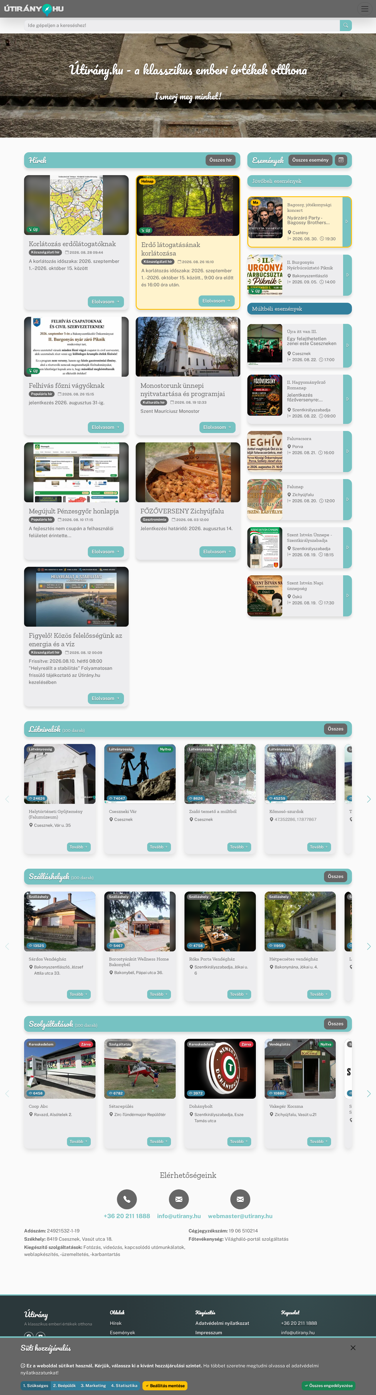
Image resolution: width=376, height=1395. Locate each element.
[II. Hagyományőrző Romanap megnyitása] (347, 399)
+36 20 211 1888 (299, 1323)
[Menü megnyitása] (364, 8)
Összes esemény (310, 160)
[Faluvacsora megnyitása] (347, 451)
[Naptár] (341, 160)
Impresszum (208, 1332)
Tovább (77, 847)
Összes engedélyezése (330, 1385)
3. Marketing (93, 1385)
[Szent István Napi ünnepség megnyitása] (347, 595)
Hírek (116, 1323)
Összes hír (220, 160)
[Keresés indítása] (346, 25)
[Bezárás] (353, 1347)
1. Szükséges (35, 1385)
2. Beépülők (64, 1385)
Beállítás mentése (167, 1385)
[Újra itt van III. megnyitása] (347, 346)
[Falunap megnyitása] (347, 499)
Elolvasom (103, 302)
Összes (335, 729)
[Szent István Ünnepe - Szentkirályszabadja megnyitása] (347, 547)
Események (122, 1332)
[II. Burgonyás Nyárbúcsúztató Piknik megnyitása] (347, 275)
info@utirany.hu (298, 1332)
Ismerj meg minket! (188, 96)
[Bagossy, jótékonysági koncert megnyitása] (347, 221)
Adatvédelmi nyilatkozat (222, 1323)
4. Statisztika (124, 1385)
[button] (369, 799)
